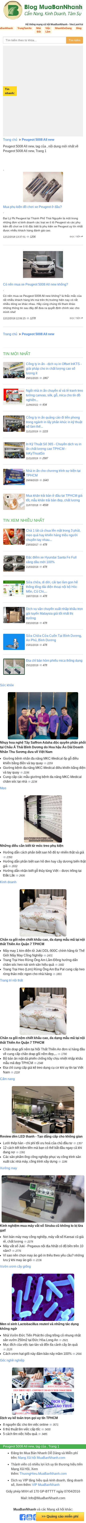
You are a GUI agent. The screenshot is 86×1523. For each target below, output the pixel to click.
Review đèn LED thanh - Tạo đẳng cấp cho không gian (41, 1136)
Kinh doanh (8, 882)
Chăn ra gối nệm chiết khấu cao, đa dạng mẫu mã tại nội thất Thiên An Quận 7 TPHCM (42, 942)
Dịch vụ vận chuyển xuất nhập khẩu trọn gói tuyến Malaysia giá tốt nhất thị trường (54, 613)
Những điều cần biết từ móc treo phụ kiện (31, 845)
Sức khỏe (7, 685)
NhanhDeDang (63, 28)
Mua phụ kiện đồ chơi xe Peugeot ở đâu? (32, 207)
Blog (78, 28)
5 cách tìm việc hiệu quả (20, 1434)
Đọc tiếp (75, 236)
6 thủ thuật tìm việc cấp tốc (22, 1429)
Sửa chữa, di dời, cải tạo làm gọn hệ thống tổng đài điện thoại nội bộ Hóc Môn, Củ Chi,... (52, 586)
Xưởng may (8, 1168)
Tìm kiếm (74, 40)
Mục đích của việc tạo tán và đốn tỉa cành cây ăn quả (40, 1344)
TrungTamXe (24, 28)
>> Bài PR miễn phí (60, 1516)
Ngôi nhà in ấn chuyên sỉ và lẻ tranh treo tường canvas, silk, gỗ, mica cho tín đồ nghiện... (54, 395)
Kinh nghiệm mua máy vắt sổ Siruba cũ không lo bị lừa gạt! (41, 1228)
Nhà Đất (38, 30)
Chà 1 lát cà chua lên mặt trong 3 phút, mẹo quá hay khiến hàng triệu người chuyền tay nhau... (53, 535)
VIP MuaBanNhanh (46, 1484)
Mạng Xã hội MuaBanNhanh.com (41, 1457)
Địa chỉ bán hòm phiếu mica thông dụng (54, 660)
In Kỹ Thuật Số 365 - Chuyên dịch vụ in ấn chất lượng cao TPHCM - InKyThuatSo (53, 448)
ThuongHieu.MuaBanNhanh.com (43, 1473)
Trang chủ (10, 139)
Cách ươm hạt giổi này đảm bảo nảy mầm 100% (37, 1353)
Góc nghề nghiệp (12, 1360)
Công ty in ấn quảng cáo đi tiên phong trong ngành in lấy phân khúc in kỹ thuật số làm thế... (54, 422)
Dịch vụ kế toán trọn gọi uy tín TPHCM (29, 1418)
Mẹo (3, 788)
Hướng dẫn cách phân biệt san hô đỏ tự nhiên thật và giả (43, 852)
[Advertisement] (43, 91)
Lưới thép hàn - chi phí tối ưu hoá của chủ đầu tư (38, 1143)
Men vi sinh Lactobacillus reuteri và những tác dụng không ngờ (39, 1326)
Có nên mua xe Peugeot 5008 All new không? (35, 284)
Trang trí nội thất (11, 980)
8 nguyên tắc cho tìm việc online (26, 1424)
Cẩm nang (7, 1079)
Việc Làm (47, 30)
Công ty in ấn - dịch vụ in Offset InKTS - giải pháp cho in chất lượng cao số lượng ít (54, 368)
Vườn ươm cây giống (15, 1266)
